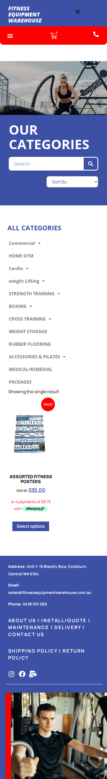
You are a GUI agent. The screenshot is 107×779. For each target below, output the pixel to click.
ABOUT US (22, 620)
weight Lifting (24, 281)
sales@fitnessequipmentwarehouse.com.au (49, 592)
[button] (78, 12)
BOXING (18, 306)
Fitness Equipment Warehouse (25, 14)
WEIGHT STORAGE (28, 331)
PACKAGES (20, 382)
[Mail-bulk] (33, 674)
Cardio (16, 268)
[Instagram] (11, 674)
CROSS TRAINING (27, 319)
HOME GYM (21, 256)
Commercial (22, 243)
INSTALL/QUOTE (64, 620)
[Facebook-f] (22, 674)
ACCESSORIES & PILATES (34, 357)
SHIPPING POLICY (33, 651)
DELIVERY (67, 627)
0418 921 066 (35, 604)
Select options (31, 526)
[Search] (90, 164)
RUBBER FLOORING (30, 344)
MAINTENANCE (28, 627)
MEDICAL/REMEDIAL (30, 369)
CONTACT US (26, 634)
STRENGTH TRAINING (32, 294)
